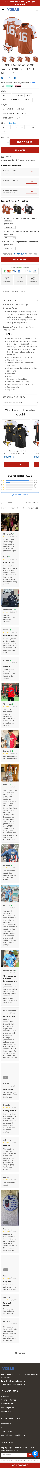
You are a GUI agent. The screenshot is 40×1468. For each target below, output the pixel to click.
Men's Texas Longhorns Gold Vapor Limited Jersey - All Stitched (15, 452)
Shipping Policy (7, 1407)
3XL (28, 127)
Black (5, 100)
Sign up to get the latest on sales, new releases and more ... (17, 1449)
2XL (22, 127)
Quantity (5, 137)
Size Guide (13, 123)
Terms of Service (8, 1400)
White (29, 95)
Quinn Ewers (21, 109)
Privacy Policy (7, 1403)
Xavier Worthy (8, 118)
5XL (4, 132)
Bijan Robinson (8, 113)
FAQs (3, 1427)
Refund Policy (7, 1411)
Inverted (28, 100)
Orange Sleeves (16, 100)
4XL (33, 127)
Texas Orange (18, 95)
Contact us (6, 1423)
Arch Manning (8, 109)
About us (5, 1396)
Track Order (6, 1431)
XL (16, 127)
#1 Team (19, 118)
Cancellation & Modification (13, 1435)
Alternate (6, 95)
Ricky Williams (22, 113)
